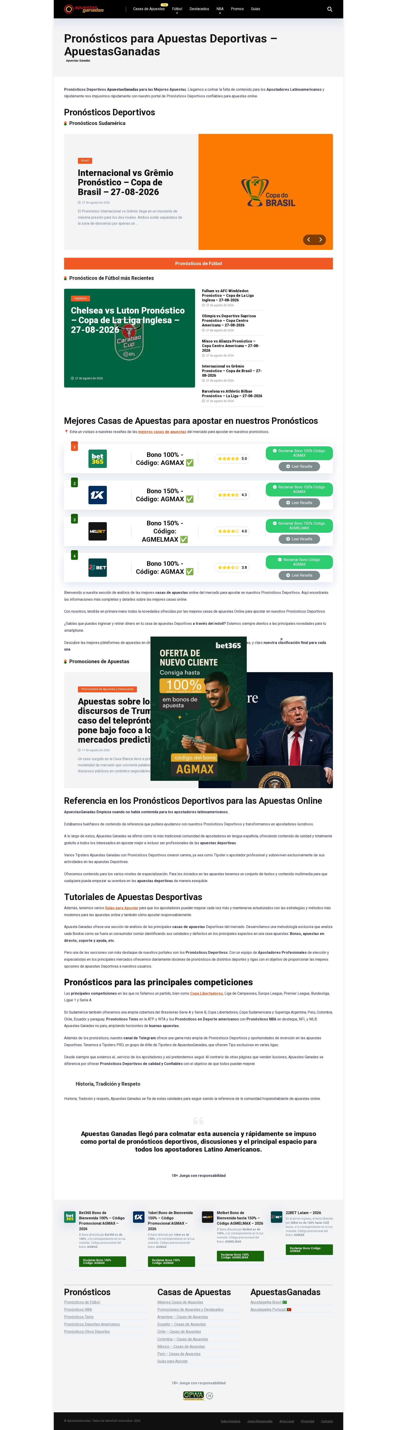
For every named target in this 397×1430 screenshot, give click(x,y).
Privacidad (307, 1421)
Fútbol (177, 9)
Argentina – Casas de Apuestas (182, 1317)
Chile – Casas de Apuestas (179, 1331)
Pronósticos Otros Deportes (87, 1331)
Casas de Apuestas (149, 9)
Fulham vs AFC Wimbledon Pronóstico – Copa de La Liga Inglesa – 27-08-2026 (228, 295)
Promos (237, 9)
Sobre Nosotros (230, 1421)
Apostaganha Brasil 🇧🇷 (268, 1302)
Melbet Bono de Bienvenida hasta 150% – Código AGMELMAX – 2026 (240, 1218)
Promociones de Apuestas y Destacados (190, 1309)
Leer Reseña (301, 466)
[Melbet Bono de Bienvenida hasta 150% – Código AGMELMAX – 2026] (97, 539)
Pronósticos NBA (78, 1309)
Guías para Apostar (121, 908)
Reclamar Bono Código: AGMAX (302, 562)
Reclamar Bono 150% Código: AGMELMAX (302, 525)
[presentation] (309, 240)
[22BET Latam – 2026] (97, 575)
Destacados (199, 9)
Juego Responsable (259, 1421)
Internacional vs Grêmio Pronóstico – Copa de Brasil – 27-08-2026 (125, 182)
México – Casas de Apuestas (181, 1346)
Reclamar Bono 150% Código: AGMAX (302, 489)
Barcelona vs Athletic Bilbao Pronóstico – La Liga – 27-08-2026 (232, 393)
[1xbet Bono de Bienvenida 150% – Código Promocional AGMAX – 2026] (97, 503)
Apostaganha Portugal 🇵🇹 (270, 1309)
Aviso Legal (286, 1421)
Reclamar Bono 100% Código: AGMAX (302, 453)
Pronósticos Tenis (79, 1317)
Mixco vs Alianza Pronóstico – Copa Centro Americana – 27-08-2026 (230, 346)
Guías (255, 9)
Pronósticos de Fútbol (198, 263)
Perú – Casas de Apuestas (179, 1354)
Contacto (327, 1421)
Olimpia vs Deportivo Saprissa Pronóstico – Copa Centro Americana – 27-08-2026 (229, 320)
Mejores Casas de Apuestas (180, 1302)
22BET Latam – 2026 (303, 1213)
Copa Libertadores (206, 993)
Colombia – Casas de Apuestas (182, 1339)
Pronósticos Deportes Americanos (92, 1324)
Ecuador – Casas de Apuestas (181, 1324)
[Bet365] (198, 715)
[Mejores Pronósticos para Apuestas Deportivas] (84, 7)
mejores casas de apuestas (162, 432)
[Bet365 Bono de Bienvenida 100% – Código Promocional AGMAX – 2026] (97, 466)
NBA (220, 9)
